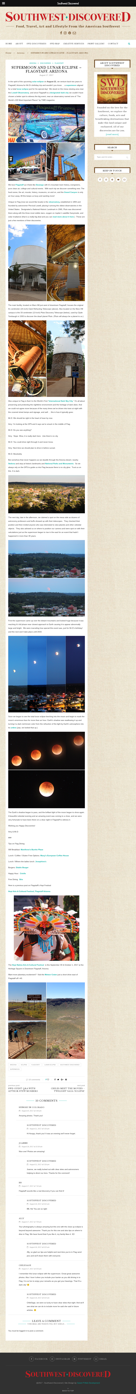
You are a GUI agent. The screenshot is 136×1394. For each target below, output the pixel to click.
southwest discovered (69, 1065)
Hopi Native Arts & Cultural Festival (28, 965)
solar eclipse (38, 81)
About (19, 44)
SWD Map (55, 44)
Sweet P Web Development (88, 1383)
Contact (113, 44)
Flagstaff (59, 63)
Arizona (20, 53)
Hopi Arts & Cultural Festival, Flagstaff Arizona (29, 891)
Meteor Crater (51, 975)
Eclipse (24, 1065)
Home (9, 44)
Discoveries (45, 63)
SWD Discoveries (36, 44)
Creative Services (73, 44)
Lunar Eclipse (50, 1065)
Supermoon (15, 1069)
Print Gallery (96, 44)
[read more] (112, 134)
